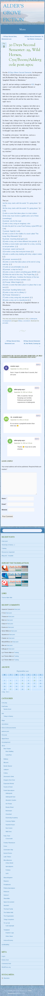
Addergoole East (10, 797)
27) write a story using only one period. (16, 297)
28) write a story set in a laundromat (15, 300)
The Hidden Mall (8, 912)
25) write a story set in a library (13, 292)
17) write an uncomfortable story (14, 267)
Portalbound (7, 884)
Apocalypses (9, 866)
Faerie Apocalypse (9, 790)
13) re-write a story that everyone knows (16, 251)
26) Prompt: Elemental (10, 295)
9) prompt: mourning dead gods (13, 239)
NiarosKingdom (8, 877)
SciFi (7, 873)
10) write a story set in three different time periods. (20, 241)
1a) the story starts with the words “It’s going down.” (21, 203)
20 (10, 686)
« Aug (3, 692)
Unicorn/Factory (8, 940)
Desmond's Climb (9, 776)
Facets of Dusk (8, 787)
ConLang (4, 702)
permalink (5, 323)
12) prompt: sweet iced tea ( (12, 249)
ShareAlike (7, 898)
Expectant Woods (9, 783)
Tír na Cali (7, 923)
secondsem (26, 321)
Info (3, 713)
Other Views (9, 936)
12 (4, 683)
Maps (3, 720)
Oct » (7, 692)
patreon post (5, 731)
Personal (4, 735)
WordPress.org (6, 967)
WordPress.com (19, 993)
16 (28, 683)
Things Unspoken (9, 919)
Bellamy (6, 759)
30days (20, 321)
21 (16, 686)
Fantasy (8, 870)
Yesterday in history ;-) (8, 545)
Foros (5, 846)
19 (4, 686)
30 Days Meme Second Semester (19, 72)
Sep (4, 44)
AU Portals (9, 803)
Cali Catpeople (10, 925)
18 (40, 683)
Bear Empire (7, 748)
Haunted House (10, 824)
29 (22, 689)
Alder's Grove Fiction (13, 13)
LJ (20, 236)
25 (40, 686)
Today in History (8, 716)
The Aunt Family (8, 909)
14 (16, 683)
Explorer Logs (10, 932)
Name (4, 498)
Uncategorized (7, 321)
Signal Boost (5, 738)
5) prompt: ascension (10, 259)
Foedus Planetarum (9, 842)
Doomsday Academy (12, 817)
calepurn (6, 769)
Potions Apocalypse (9, 888)
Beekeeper (9, 810)
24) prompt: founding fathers (12, 290)
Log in (3, 956)
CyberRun (9, 755)
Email (4, 504)
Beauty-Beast (10, 807)
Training (4, 548)
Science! (6, 895)
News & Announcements (9, 727)
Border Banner (8, 766)
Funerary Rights (10, 821)
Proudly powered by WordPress (17, 990)
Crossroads (9, 838)
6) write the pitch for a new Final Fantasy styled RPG (21, 226)
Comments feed (6, 963)
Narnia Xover (7, 709)
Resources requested (8, 552)
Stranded (6, 905)
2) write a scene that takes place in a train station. (20, 213)
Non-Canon (9, 828)
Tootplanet (7, 930)
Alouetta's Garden (11, 800)
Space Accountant (9, 902)
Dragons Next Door (9, 780)
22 (22, 686)
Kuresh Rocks (8, 853)
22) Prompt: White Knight (11, 282)
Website (4, 510)
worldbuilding (5, 944)
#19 (32, 84)
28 (16, 689)
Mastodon (6, 978)
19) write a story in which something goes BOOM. (20, 272)
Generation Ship (8, 849)
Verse (3, 745)
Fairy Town (7, 835)
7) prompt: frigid (8, 231)
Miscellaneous (8, 860)
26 (4, 689)
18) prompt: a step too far (11, 269)
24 (34, 686)
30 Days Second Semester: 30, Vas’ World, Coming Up (32, 343)
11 (40, 680)
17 (34, 683)
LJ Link (16, 231)
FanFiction (5, 706)
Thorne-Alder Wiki (7, 597)
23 (28, 686)
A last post (5, 541)
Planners (6, 881)
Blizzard (6, 762)
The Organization (9, 916)
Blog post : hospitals (7, 555)
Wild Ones (9, 831)
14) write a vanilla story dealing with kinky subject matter (22, 254)
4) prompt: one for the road (12, 221)
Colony (6, 773)
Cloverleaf (9, 814)
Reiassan (6, 891)
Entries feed (5, 960)
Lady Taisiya (7, 856)
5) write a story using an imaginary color (16, 223)
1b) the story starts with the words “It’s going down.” (21, 208)
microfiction (5, 724)
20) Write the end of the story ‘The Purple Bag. (19, 274)
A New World (9, 863)
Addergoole (33, 318)
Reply (38, 364)
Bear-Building (9, 751)
